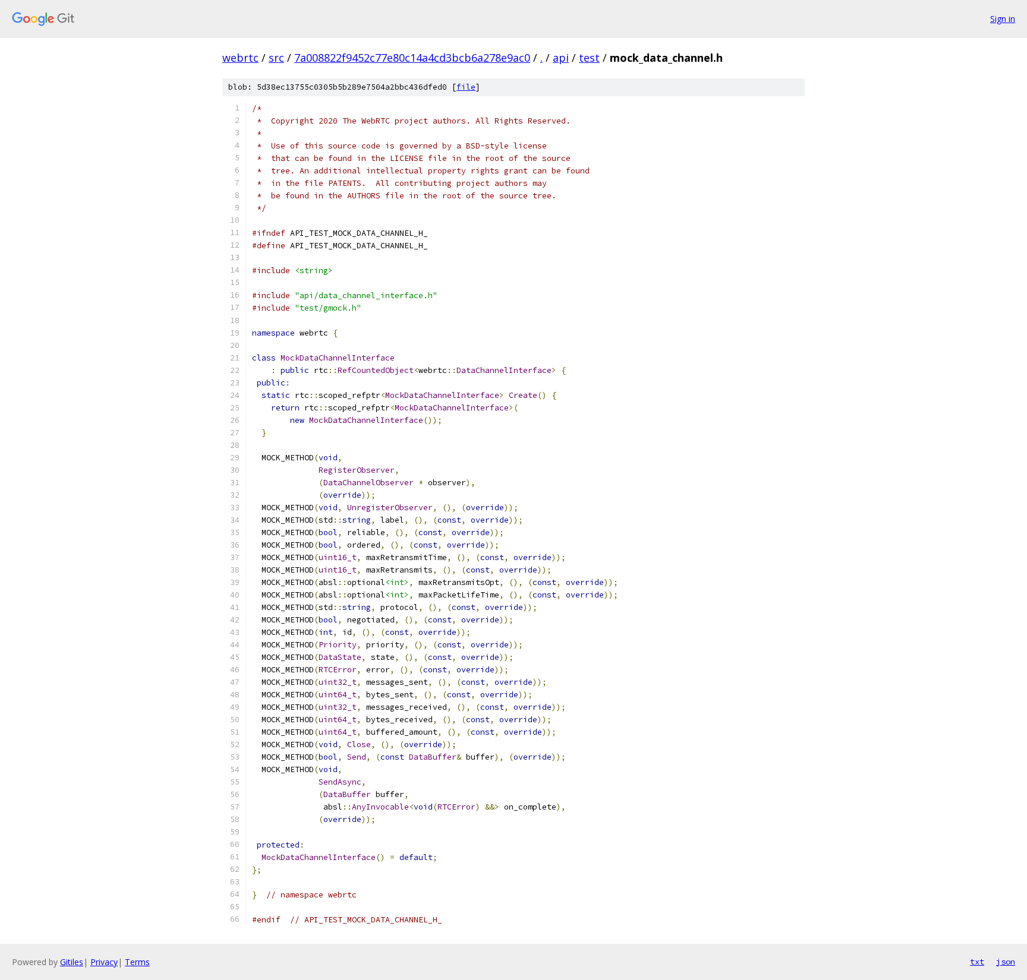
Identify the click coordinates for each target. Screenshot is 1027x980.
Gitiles (71, 962)
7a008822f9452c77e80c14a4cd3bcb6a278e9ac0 (412, 57)
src (276, 57)
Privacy (104, 962)
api (561, 57)
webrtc (240, 57)
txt (977, 961)
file (465, 87)
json (1005, 961)
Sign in (1002, 18)
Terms (137, 962)
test (589, 57)
